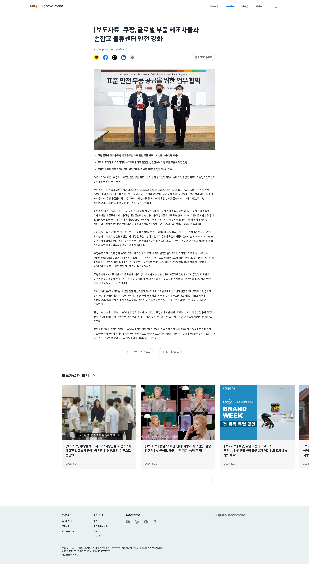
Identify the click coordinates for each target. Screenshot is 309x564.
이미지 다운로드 (142, 351)
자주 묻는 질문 (68, 531)
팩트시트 (65, 526)
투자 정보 (98, 536)
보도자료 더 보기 (75, 376)
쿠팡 (95, 521)
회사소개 (260, 6)
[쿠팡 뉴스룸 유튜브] (127, 521)
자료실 (245, 6)
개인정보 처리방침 (70, 554)
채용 (95, 531)
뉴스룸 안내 (67, 521)
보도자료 (230, 6)
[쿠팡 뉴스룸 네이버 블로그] (154, 521)
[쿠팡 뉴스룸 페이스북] (145, 521)
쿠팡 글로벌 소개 (101, 526)
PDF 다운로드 (205, 57)
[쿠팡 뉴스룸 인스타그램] (136, 521)
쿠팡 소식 (214, 6)
